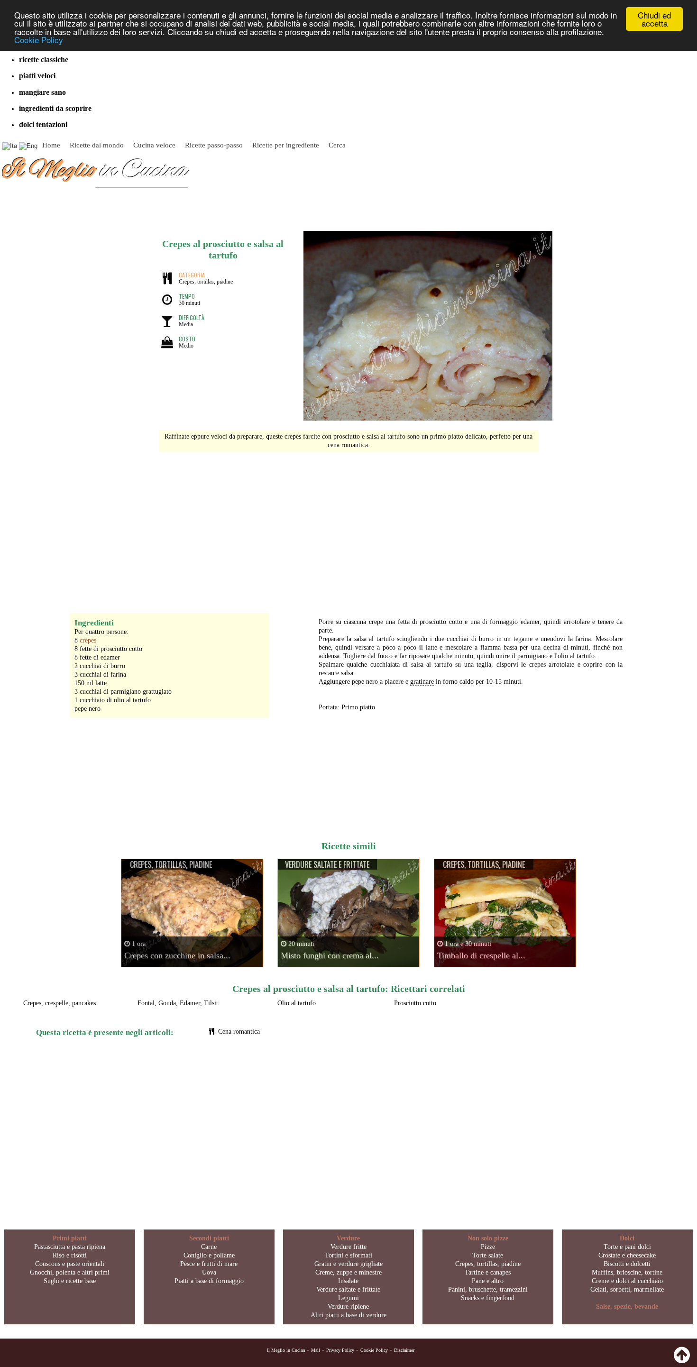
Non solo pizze (488, 1238)
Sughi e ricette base (70, 1280)
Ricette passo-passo (214, 145)
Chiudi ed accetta (654, 19)
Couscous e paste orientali (69, 1263)
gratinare (422, 681)
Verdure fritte (348, 1246)
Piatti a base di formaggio (209, 1280)
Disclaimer (404, 1350)
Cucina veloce (154, 145)
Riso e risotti (70, 1255)
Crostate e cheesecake (627, 1255)
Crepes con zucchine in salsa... (177, 955)
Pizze (488, 1246)
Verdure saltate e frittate (348, 1289)
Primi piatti (70, 1238)
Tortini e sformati (348, 1255)
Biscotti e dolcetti (627, 1263)
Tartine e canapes (488, 1272)
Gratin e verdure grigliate (348, 1263)
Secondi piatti (209, 1238)
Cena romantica (239, 1031)
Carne (209, 1246)
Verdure (348, 1238)
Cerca (337, 145)
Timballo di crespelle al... (481, 955)
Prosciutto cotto (415, 1003)
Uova (209, 1272)
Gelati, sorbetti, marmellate (627, 1289)
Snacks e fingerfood (487, 1298)
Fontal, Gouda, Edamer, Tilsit (178, 1003)
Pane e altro (488, 1280)
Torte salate (487, 1255)
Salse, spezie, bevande (627, 1306)
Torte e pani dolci (627, 1246)
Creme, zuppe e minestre (348, 1272)
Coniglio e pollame (209, 1255)
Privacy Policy (340, 1350)
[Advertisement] (348, 527)
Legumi (348, 1298)
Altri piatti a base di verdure (348, 1315)
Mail (315, 1350)
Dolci (627, 1238)
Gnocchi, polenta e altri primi (70, 1272)
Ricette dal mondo (97, 145)
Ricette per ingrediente (285, 145)
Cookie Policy (38, 40)
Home (51, 145)
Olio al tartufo (296, 1003)
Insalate (348, 1280)
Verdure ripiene (348, 1306)
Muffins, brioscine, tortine (627, 1272)
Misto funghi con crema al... (330, 955)
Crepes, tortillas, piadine (488, 1263)
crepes (88, 640)
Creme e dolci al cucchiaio (627, 1280)
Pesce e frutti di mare (209, 1263)
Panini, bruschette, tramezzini (488, 1289)
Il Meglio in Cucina (286, 1350)
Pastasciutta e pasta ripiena (69, 1246)
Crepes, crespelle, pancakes (59, 1003)
